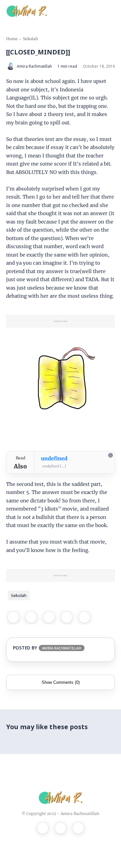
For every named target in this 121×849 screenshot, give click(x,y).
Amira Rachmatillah (80, 813)
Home (12, 38)
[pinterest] (66, 617)
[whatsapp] (49, 617)
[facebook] (13, 617)
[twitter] (31, 617)
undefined (54, 458)
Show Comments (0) (61, 682)
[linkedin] (84, 617)
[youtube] (78, 828)
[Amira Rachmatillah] (26, 10)
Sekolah (30, 38)
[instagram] (60, 828)
